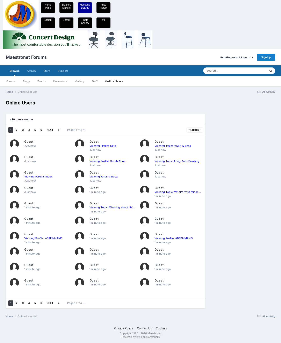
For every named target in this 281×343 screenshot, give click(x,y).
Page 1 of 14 (75, 129)
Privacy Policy (123, 328)
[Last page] (59, 130)
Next (49, 129)
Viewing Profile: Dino (102, 145)
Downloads (60, 81)
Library (66, 20)
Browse (14, 70)
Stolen (48, 20)
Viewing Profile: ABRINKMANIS (43, 238)
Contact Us (144, 328)
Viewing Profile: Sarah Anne (107, 161)
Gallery (79, 81)
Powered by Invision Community (140, 336)
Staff (95, 81)
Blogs (26, 81)
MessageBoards (85, 6)
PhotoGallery (85, 21)
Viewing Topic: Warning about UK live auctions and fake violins (130, 207)
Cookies (161, 328)
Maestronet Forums (26, 57)
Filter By (194, 130)
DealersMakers (66, 6)
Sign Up (266, 57)
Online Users (114, 81)
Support (63, 70)
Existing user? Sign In (236, 57)
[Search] (270, 70)
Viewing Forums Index (38, 176)
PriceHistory (103, 6)
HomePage (48, 6)
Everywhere (253, 70)
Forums (11, 81)
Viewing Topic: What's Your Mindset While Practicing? (189, 192)
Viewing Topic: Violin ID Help (172, 145)
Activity (31, 70)
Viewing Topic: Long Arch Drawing (176, 161)
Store (47, 70)
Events (41, 81)
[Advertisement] (225, 161)
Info (103, 20)
